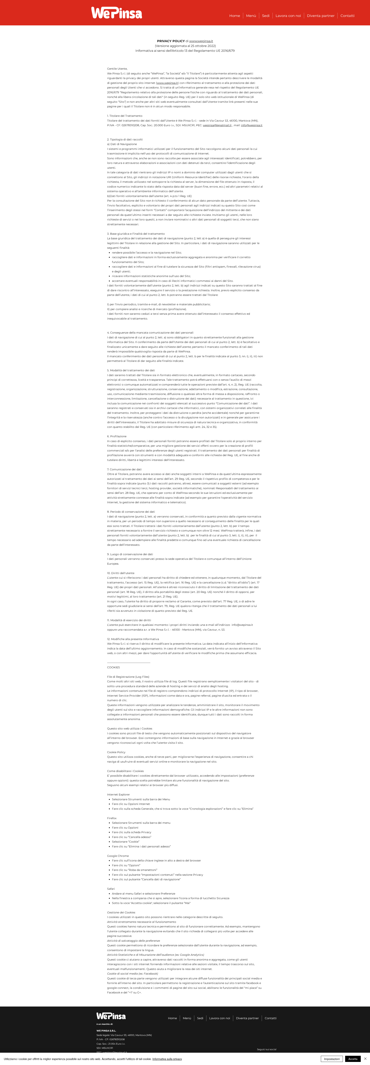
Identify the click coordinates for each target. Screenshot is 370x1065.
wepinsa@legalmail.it (217, 125)
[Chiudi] (365, 1059)
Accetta (352, 1059)
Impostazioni (332, 1059)
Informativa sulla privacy (167, 1059)
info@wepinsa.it (251, 125)
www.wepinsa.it (201, 41)
